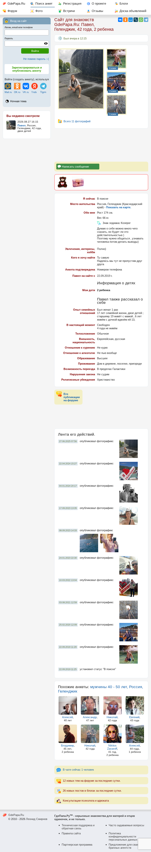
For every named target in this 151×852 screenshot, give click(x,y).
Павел (21, 125)
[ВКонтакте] (120, 19)
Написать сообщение (75, 166)
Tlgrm (43, 92)
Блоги (124, 3)
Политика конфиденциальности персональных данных (123, 836)
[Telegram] (146, 19)
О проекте (99, 3)
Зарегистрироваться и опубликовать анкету (27, 69)
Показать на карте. (118, 207)
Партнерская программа (77, 844)
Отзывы (97, 11)
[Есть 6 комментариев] (116, 58)
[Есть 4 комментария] (116, 81)
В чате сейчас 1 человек (78, 769)
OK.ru (17, 92)
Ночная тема (18, 101)
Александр (90, 717)
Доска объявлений (133, 11)
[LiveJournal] (136, 19)
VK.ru (26, 92)
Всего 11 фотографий (77, 121)
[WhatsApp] (141, 19)
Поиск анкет (43, 3)
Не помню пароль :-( (36, 58)
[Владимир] (68, 734)
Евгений (134, 717)
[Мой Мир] (130, 19)
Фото (39, 11)
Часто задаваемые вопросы (126, 825)
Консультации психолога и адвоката (86, 800)
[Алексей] (68, 705)
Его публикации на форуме (72, 397)
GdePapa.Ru (16, 3)
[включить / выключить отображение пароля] (46, 43)
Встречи (69, 11)
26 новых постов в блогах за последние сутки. (92, 790)
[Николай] (112, 705)
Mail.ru (8, 92)
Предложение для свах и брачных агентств (125, 846)
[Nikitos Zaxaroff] (112, 734)
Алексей (67, 717)
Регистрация (72, 3)
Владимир (67, 745)
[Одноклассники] (125, 19)
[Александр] (90, 705)
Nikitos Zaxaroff (112, 747)
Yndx (34, 92)
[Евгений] (135, 705)
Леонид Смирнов (36, 819)
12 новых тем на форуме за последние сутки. (91, 780)
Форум (12, 11)
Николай (112, 717)
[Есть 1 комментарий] (116, 104)
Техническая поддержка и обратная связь (78, 827)
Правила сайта (71, 833)
